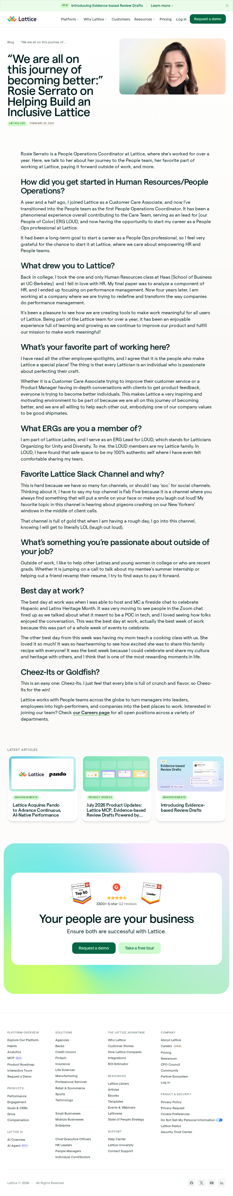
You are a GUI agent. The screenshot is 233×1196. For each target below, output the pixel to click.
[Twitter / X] (201, 1183)
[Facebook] (191, 1183)
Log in (181, 19)
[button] (227, 5)
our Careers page (91, 712)
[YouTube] (211, 1183)
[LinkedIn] (221, 1183)
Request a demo (207, 19)
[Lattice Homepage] (22, 19)
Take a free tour (139, 948)
